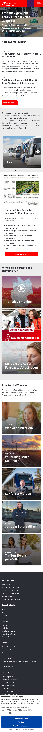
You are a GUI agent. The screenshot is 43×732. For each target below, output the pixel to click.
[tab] (15, 170)
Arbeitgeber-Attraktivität (10, 596)
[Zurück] (5, 151)
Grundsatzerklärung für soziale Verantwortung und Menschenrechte (19, 662)
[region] (21, 151)
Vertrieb (4, 615)
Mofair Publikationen (9, 634)
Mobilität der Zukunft (9, 584)
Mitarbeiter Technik (8, 685)
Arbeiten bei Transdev (9, 679)
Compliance (6, 656)
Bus (3, 612)
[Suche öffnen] (30, 3)
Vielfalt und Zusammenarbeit (11, 599)
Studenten (5, 688)
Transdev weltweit (8, 650)
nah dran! (5, 625)
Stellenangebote (7, 677)
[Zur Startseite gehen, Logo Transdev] (9, 4)
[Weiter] (38, 151)
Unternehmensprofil (9, 647)
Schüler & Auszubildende (10, 694)
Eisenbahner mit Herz (9, 631)
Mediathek (5, 628)
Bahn (3, 609)
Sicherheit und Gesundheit (11, 590)
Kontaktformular (7, 667)
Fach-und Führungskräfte (10, 682)
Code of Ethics (6, 659)
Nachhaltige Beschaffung (10, 587)
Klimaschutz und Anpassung (11, 593)
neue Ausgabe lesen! (21, 254)
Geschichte (5, 653)
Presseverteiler (7, 637)
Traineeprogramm (8, 691)
